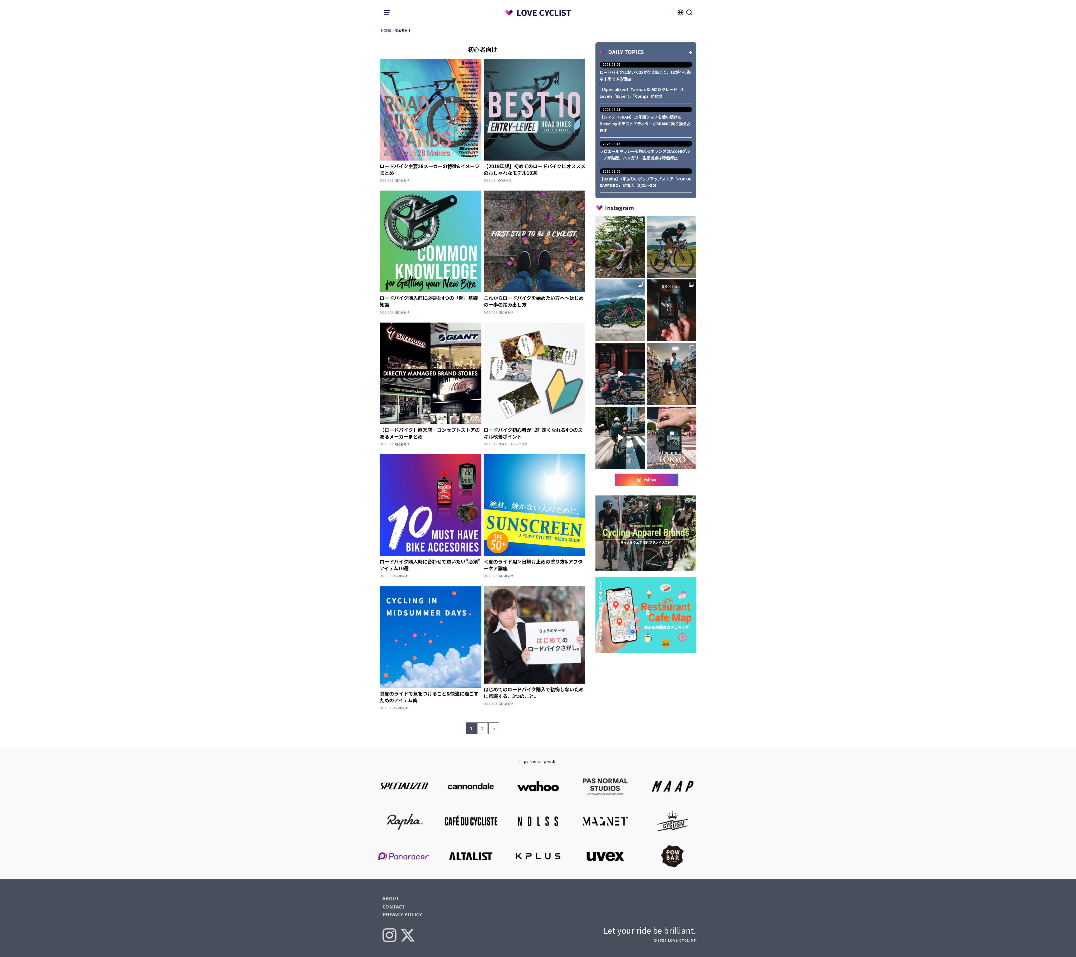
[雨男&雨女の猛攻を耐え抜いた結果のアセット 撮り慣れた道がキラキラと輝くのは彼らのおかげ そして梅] (620, 247)
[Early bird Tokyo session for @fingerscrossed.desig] (671, 374)
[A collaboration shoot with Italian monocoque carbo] (671, 438)
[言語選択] (680, 12)
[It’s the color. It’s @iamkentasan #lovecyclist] (620, 374)
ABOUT (391, 898)
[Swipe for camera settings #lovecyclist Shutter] (671, 310)
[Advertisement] (646, 696)
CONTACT (393, 906)
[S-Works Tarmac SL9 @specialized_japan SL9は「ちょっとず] (620, 310)
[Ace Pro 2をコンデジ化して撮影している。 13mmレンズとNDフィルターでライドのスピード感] (620, 438)
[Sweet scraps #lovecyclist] (671, 247)
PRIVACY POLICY (402, 914)
